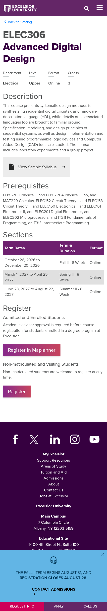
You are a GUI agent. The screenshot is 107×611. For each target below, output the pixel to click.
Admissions (53, 478)
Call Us (90, 606)
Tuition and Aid (53, 472)
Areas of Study (53, 466)
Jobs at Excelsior (53, 496)
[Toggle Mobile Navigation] (101, 7)
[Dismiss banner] (103, 554)
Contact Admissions (53, 589)
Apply (59, 606)
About (53, 484)
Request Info (22, 606)
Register (17, 391)
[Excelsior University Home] (18, 6)
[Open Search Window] (86, 8)
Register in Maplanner (31, 349)
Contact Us (53, 490)
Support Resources (53, 460)
